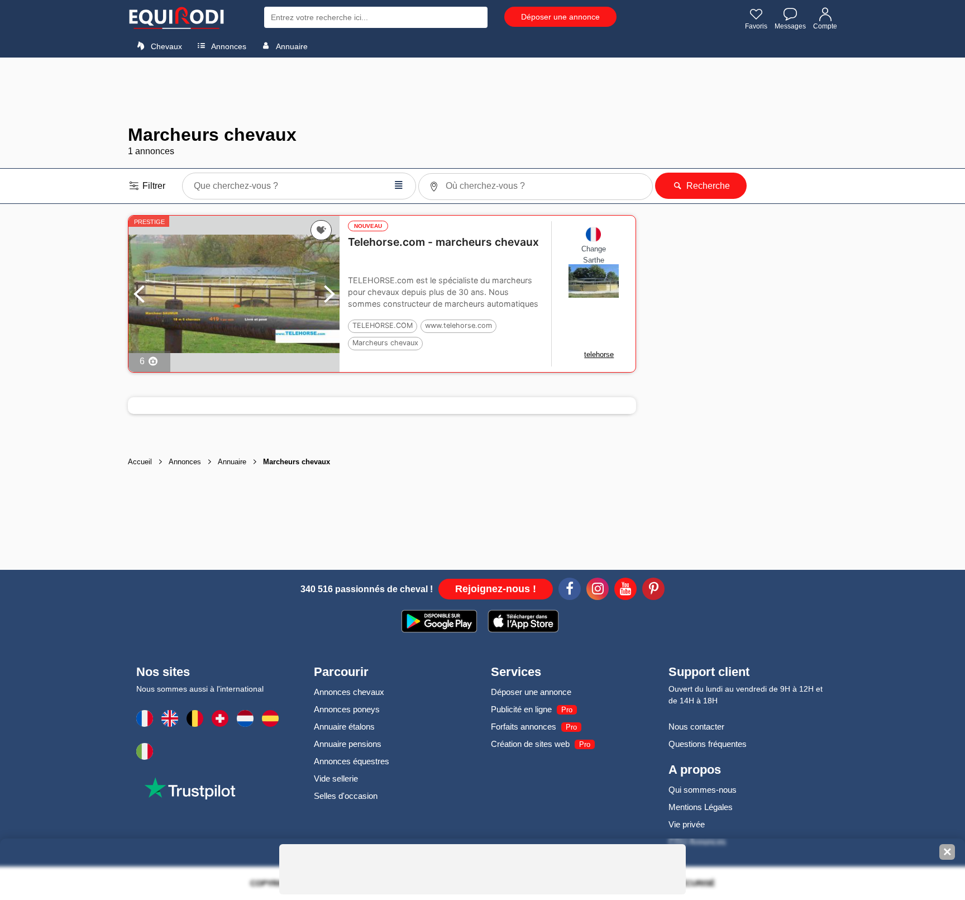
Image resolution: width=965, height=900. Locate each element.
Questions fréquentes (707, 744)
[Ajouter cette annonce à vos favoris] (321, 230)
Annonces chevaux (349, 692)
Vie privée (686, 824)
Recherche (707, 186)
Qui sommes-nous (702, 789)
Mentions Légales (700, 807)
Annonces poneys (347, 709)
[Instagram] (597, 590)
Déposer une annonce (560, 16)
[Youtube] (625, 590)
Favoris (756, 26)
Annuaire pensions (347, 744)
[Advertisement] (482, 91)
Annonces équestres (351, 761)
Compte (825, 26)
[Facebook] (569, 590)
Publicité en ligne (521, 709)
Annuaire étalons (344, 726)
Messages (790, 26)
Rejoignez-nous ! (495, 588)
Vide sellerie (336, 778)
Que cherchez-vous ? (299, 184)
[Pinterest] (653, 590)
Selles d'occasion (346, 796)
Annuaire (291, 46)
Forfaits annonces (523, 726)
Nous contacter (696, 726)
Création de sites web (530, 744)
